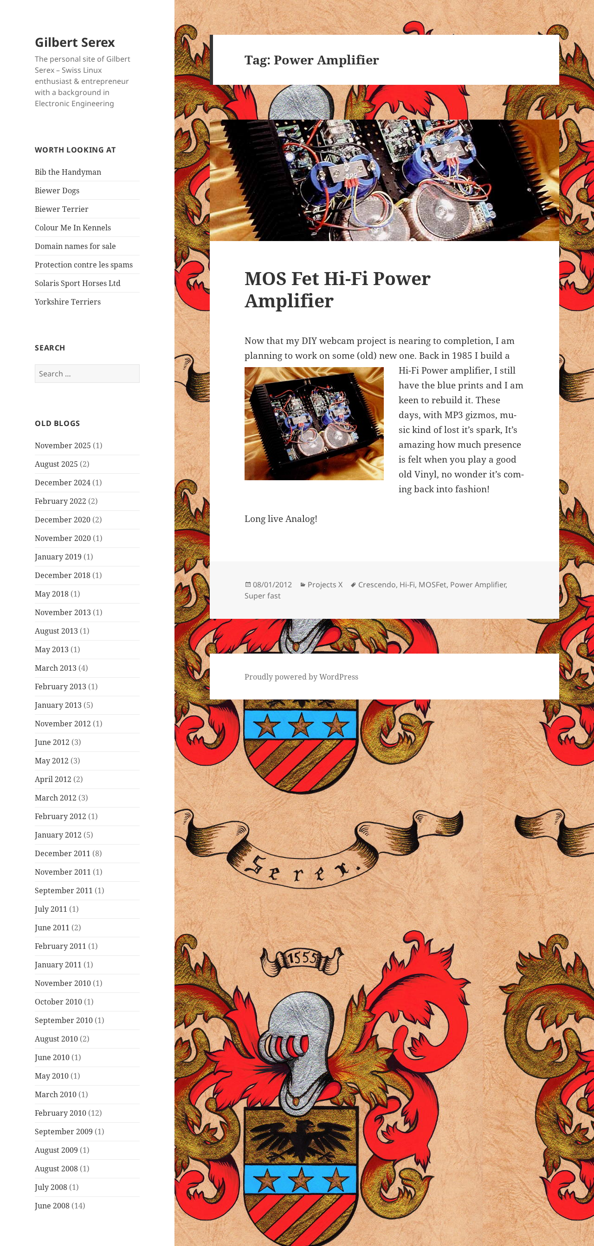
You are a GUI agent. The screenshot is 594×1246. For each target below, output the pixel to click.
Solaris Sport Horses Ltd (78, 283)
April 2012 (53, 779)
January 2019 (58, 557)
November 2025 (63, 445)
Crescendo (377, 584)
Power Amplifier (477, 584)
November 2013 (63, 612)
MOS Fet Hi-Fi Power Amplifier (338, 289)
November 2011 (63, 872)
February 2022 (60, 501)
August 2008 (56, 1168)
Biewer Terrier (62, 209)
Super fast (263, 596)
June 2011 (52, 927)
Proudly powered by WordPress (301, 677)
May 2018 (52, 594)
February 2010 (60, 1113)
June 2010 (52, 1057)
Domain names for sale (75, 246)
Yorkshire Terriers (68, 302)
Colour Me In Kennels (73, 227)
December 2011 (62, 853)
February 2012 (60, 816)
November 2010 (63, 983)
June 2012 (52, 742)
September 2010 (64, 1020)
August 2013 (56, 631)
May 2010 (52, 1076)
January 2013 (58, 705)
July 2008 (51, 1187)
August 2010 (56, 1039)
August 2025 (56, 464)
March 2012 (56, 798)
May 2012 (52, 761)
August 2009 (56, 1150)
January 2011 (58, 965)
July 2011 (51, 909)
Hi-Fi (407, 584)
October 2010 (58, 1002)
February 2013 (60, 686)
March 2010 (56, 1094)
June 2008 (52, 1206)
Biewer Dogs (57, 190)
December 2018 (62, 575)
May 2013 (52, 649)
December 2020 (62, 520)
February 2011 (60, 946)
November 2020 (63, 538)
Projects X (325, 584)
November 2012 (63, 723)
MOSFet (432, 584)
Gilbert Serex (75, 42)
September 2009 (64, 1131)
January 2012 (58, 835)
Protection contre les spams (84, 265)
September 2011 (64, 890)
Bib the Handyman (68, 172)
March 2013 (56, 668)
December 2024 (62, 482)
